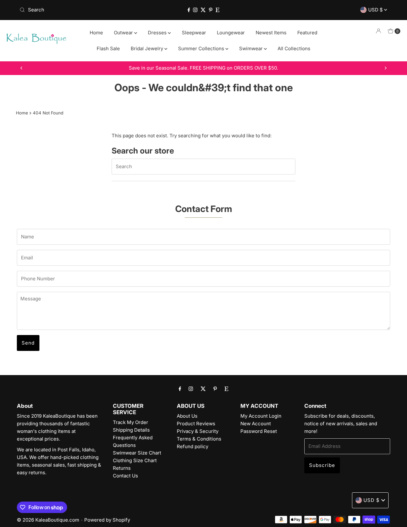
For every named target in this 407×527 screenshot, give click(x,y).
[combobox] (77, 9)
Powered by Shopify (107, 520)
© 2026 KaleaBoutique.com (48, 520)
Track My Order (130, 422)
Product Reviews (196, 424)
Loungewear (231, 33)
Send (28, 343)
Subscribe (322, 465)
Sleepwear (194, 33)
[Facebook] (189, 10)
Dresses (158, 33)
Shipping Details (131, 430)
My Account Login (260, 416)
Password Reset (258, 431)
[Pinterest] (210, 10)
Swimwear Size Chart (137, 453)
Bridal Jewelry (147, 48)
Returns (122, 468)
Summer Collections (201, 48)
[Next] (385, 68)
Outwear (124, 33)
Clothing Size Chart (135, 460)
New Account (255, 424)
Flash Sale (108, 48)
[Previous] (21, 68)
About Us (187, 416)
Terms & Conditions (199, 439)
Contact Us (125, 476)
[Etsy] (217, 10)
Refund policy (192, 446)
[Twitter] (203, 10)
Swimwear (251, 48)
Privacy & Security (197, 431)
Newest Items (271, 33)
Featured (307, 33)
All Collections (294, 48)
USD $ (376, 10)
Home (96, 33)
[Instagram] (195, 10)
